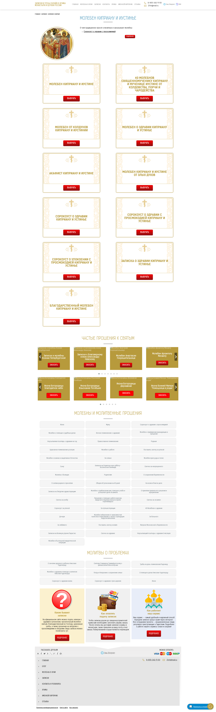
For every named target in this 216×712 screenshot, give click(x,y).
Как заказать (73, 708)
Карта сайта (64, 708)
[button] (99, 374)
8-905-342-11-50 (155, 3)
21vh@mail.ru (153, 5)
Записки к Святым (54, 14)
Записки (44, 14)
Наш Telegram (170, 4)
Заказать (54, 395)
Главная (37, 14)
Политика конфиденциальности (47, 708)
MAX (180, 4)
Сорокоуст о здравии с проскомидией (100, 32)
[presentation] (40, 357)
